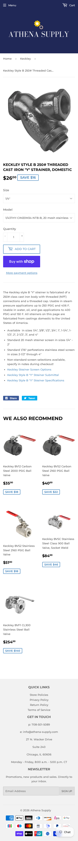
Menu (12, 5)
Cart (71, 5)
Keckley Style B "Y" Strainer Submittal (33, 375)
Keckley (25, 58)
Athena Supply (40, 810)
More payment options (21, 272)
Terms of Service (39, 710)
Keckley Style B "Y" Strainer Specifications (35, 380)
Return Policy (39, 704)
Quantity (9, 229)
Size (6, 190)
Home (7, 58)
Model (7, 210)
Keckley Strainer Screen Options (29, 369)
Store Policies (39, 694)
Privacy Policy (39, 699)
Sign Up (67, 791)
